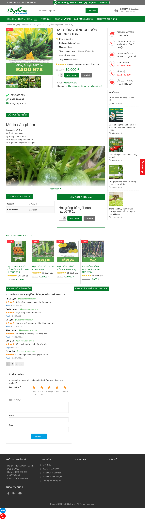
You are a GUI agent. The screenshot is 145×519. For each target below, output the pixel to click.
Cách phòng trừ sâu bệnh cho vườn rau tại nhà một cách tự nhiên (122, 127)
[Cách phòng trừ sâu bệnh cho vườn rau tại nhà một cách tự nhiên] (116, 115)
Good (57, 392)
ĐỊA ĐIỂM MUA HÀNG (83, 19)
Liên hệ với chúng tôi (106, 19)
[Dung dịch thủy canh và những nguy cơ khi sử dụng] (116, 172)
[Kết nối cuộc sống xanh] (17, 10)
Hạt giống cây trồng (20, 24)
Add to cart (71, 75)
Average (49, 392)
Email (11, 425)
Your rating (15, 387)
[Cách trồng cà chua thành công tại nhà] (116, 145)
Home (8, 24)
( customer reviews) (80, 64)
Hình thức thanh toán (51, 473)
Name (11, 415)
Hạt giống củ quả (37, 24)
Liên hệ (86, 75)
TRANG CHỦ (46, 19)
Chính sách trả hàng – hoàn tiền (121, 99)
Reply (8, 306)
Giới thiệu (46, 465)
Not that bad (41, 393)
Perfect (65, 392)
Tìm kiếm (91, 11)
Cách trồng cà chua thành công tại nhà (123, 155)
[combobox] (61, 10)
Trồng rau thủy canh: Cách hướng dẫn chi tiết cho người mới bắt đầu (122, 211)
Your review (15, 400)
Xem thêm (54, 189)
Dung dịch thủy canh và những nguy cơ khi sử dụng (122, 183)
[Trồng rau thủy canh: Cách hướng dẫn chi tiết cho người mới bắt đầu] (116, 199)
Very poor (34, 393)
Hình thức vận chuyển (52, 477)
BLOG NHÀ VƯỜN (63, 19)
